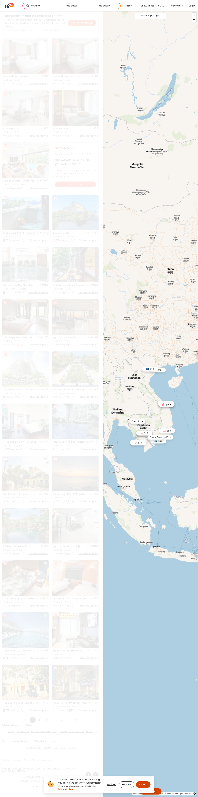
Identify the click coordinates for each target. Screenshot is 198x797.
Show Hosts (147, 5)
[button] (161, 5)
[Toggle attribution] (194, 793)
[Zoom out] (194, 19)
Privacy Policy (65, 789)
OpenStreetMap (185, 793)
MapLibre (137, 793)
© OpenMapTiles (162, 793)
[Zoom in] (194, 15)
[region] (150, 404)
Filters (129, 5)
